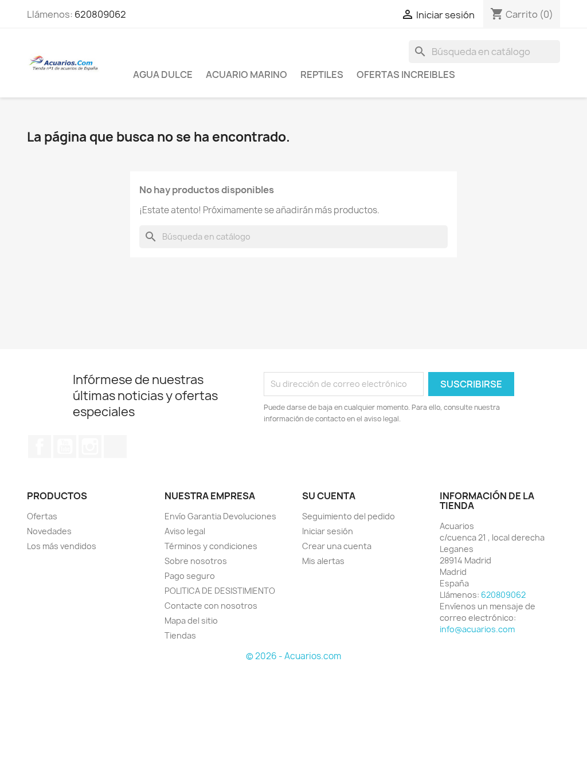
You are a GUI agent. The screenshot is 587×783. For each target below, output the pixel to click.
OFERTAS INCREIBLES (406, 74)
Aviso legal (185, 531)
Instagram (90, 446)
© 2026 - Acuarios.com (293, 656)
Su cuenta (328, 496)
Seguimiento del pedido (348, 516)
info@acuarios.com (477, 629)
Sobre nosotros (196, 560)
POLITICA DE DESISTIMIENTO (220, 590)
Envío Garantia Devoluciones (220, 516)
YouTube (64, 446)
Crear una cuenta (336, 546)
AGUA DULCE (163, 74)
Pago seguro (190, 575)
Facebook (39, 446)
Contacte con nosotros (211, 605)
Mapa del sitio (191, 620)
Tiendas (180, 635)
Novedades (49, 531)
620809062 (100, 14)
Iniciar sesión (327, 531)
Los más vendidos (61, 546)
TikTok (115, 446)
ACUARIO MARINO (246, 74)
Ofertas (42, 516)
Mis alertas (323, 560)
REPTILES (321, 74)
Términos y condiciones (211, 546)
